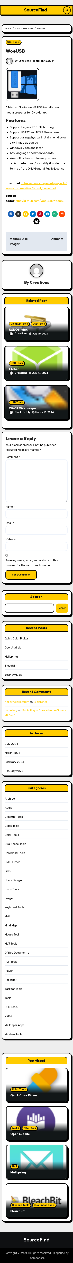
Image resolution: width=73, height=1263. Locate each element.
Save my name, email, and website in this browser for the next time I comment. (31, 563)
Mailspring (11, 656)
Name (10, 506)
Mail (7, 916)
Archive (10, 798)
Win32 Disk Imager (22, 408)
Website (10, 539)
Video (8, 1016)
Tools (8, 998)
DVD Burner (12, 862)
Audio (8, 807)
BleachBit (11, 665)
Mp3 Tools (11, 943)
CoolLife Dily (22, 412)
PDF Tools (11, 961)
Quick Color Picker (16, 638)
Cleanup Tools (19, 323)
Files (8, 871)
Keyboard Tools (14, 907)
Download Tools (15, 853)
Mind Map (11, 925)
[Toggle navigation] (5, 10)
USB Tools (13, 42)
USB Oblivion (18, 330)
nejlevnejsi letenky (17, 702)
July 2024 (11, 743)
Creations (25, 60)
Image (9, 898)
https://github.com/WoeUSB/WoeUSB (39, 201)
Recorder (11, 979)
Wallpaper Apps (14, 1025)
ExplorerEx (40, 702)
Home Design (13, 880)
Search (36, 596)
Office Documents (17, 952)
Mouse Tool (12, 934)
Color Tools (12, 835)
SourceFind (35, 10)
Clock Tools (12, 825)
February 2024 (14, 762)
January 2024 (14, 771)
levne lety (11, 710)
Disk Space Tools (15, 844)
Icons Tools (12, 889)
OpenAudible (13, 647)
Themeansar (36, 1258)
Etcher (55, 238)
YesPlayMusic (13, 674)
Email (9, 523)
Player (9, 970)
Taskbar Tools (13, 989)
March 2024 (12, 752)
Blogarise (59, 1253)
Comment (12, 457)
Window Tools (13, 1034)
